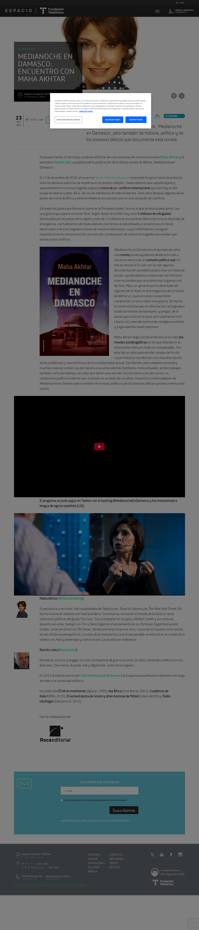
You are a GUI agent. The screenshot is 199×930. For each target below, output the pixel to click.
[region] (100, 110)
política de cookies (86, 111)
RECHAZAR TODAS (112, 119)
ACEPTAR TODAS (136, 119)
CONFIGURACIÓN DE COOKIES (68, 119)
